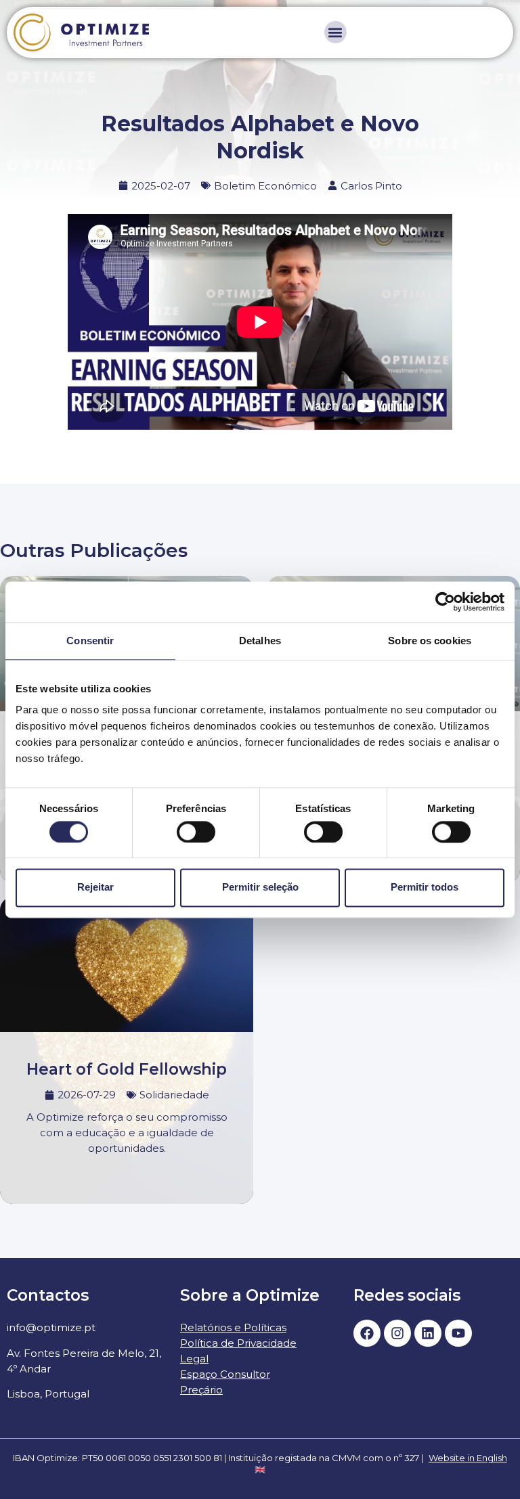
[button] (335, 32)
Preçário (201, 1389)
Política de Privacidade (238, 1343)
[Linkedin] (427, 1333)
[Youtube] (458, 1333)
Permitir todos (424, 887)
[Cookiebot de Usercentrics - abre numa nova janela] (445, 601)
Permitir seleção (260, 887)
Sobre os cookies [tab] (429, 640)
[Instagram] (397, 1333)
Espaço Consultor (225, 1374)
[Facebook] (367, 1333)
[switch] (196, 832)
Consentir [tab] (90, 640)
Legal (194, 1358)
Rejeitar (95, 887)
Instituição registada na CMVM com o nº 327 (323, 1457)
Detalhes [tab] (260, 640)
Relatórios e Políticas (233, 1327)
